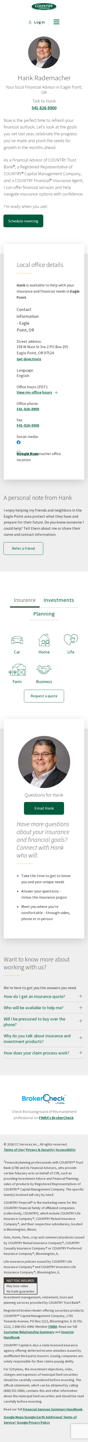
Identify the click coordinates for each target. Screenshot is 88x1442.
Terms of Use (14, 1149)
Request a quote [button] (44, 695)
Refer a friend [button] (23, 548)
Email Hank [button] (44, 808)
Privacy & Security (40, 1149)
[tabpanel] (44, 664)
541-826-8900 (44, 108)
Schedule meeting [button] (23, 220)
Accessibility (66, 1149)
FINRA (52, 1326)
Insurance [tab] (25, 599)
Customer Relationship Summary (29, 1332)
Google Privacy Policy (33, 1422)
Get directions (29, 358)
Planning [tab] (44, 613)
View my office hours (37, 392)
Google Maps (28, 453)
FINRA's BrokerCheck (56, 1117)
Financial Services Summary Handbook (52, 1409)
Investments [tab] (59, 599)
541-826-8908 (28, 425)
